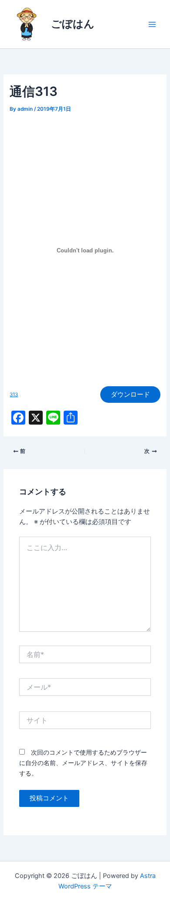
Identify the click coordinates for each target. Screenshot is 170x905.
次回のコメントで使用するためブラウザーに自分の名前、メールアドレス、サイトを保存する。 (83, 762)
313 (14, 394)
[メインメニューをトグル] (152, 24)
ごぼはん (73, 23)
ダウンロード (130, 394)
